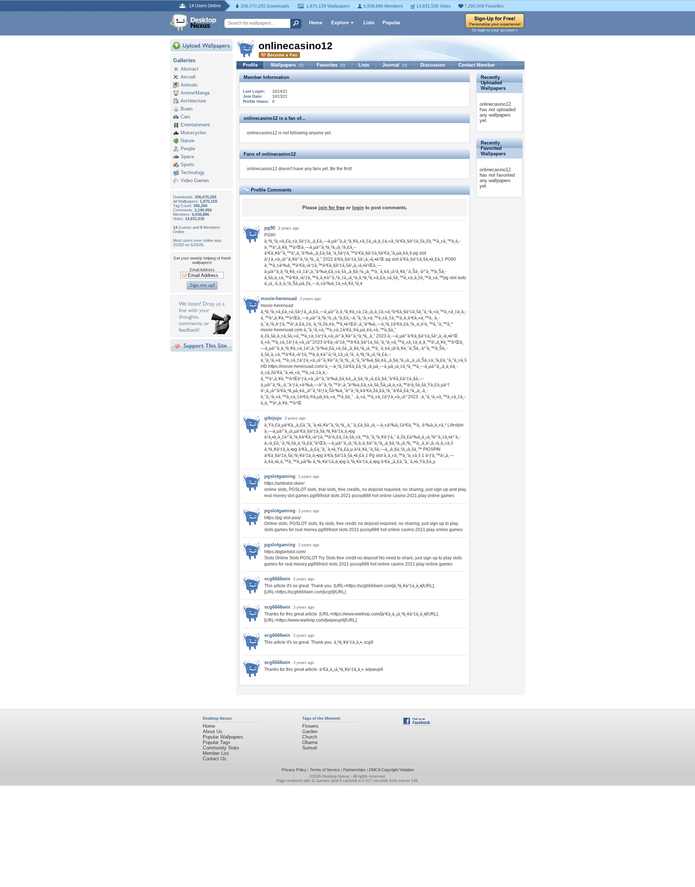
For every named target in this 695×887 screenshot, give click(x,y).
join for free (332, 207)
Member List (216, 753)
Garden (309, 731)
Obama (309, 742)
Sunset (309, 748)
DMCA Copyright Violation (391, 770)
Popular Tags (216, 742)
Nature (187, 140)
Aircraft (188, 77)
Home (315, 22)
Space (187, 156)
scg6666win (277, 578)
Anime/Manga (195, 93)
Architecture (193, 101)
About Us (212, 731)
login (358, 207)
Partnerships (354, 770)
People (188, 148)
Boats (187, 109)
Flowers (310, 726)
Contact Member (476, 65)
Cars (185, 116)
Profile (250, 65)
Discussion (432, 65)
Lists (368, 22)
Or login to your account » (495, 30)
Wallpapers (287, 65)
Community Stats (221, 748)
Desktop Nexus (336, 776)
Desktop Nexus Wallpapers (193, 22)
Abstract (189, 69)
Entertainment (195, 124)
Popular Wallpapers (223, 737)
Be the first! (341, 168)
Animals (189, 85)
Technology (193, 172)
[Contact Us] (203, 332)
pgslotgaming (279, 476)
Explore (340, 22)
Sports (187, 164)
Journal (394, 65)
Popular (391, 22)
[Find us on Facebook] (417, 724)
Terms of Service (325, 770)
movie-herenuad (279, 298)
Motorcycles (193, 132)
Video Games (195, 180)
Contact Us (214, 758)
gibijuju (273, 418)
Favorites (331, 65)
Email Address (202, 270)
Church (309, 737)
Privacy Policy (294, 770)
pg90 (269, 228)
